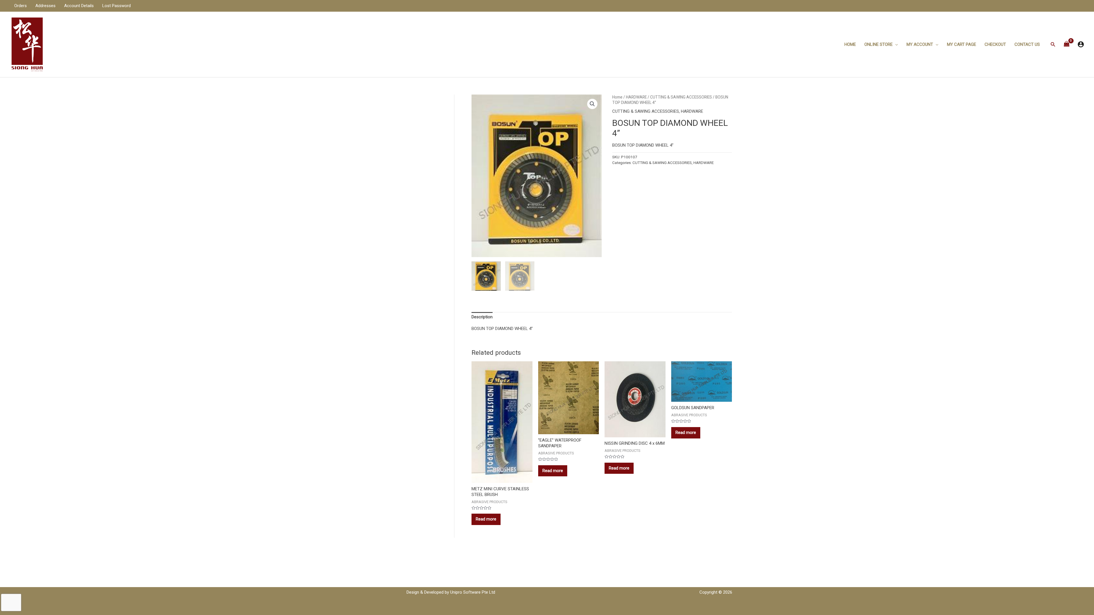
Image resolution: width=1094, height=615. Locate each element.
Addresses (45, 5)
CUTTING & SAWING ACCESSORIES (681, 97)
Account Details (79, 5)
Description (482, 316)
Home (850, 44)
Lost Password (116, 5)
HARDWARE (636, 97)
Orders (20, 5)
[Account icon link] (1080, 44)
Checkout (995, 44)
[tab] (482, 317)
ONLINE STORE (878, 44)
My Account (920, 44)
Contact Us (1027, 44)
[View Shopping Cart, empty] (1067, 44)
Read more (486, 519)
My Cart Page (961, 44)
